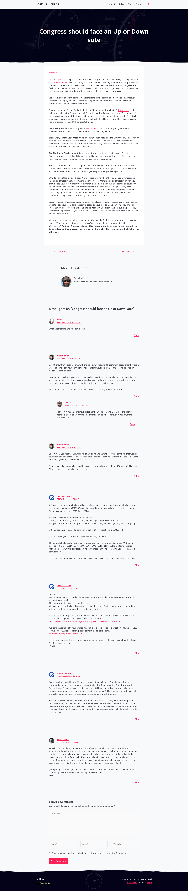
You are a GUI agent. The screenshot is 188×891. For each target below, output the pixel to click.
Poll (50, 79)
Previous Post (62, 251)
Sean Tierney (63, 739)
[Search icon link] (148, 5)
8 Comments (53, 73)
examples (63, 82)
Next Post (128, 251)
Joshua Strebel (48, 4)
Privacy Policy (132, 882)
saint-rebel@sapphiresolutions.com (65, 633)
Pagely (149, 882)
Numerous (54, 82)
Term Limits (123, 110)
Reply (136, 335)
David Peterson (64, 585)
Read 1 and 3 (91, 128)
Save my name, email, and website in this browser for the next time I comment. (89, 853)
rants (61, 73)
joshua (68, 403)
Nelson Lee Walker (65, 496)
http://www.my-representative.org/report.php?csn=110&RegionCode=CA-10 (84, 621)
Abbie (59, 320)
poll (60, 79)
